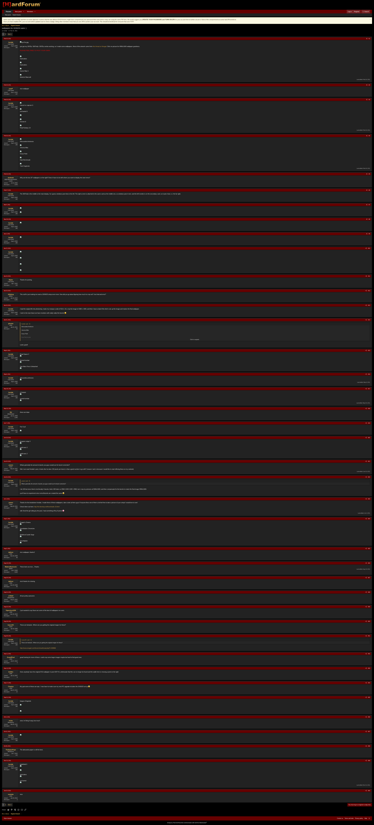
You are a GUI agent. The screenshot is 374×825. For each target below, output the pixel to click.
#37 (369, 731)
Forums (8, 11)
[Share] (367, 39)
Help (365, 818)
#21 (369, 461)
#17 (369, 388)
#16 (369, 374)
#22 (369, 477)
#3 (369, 99)
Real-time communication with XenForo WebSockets (192, 822)
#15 (369, 350)
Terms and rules (349, 818)
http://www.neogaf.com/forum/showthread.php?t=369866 (38, 648)
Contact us (340, 818)
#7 (369, 204)
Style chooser (8, 818)
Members (30, 11)
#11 (369, 276)
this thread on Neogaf (99, 46)
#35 (369, 697)
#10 (369, 248)
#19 (369, 423)
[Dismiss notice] (370, 20)
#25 (369, 548)
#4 (369, 135)
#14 (369, 320)
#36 (369, 717)
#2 (369, 85)
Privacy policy (359, 818)
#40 (369, 790)
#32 (369, 653)
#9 (369, 233)
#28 (369, 592)
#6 (369, 190)
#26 (369, 563)
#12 (369, 290)
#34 (369, 683)
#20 (369, 437)
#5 (369, 174)
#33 (369, 668)
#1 (369, 38)
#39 (369, 760)
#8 (369, 219)
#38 (369, 746)
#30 (369, 621)
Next (9, 34)
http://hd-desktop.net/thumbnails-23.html (47, 506)
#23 (369, 499)
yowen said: (24, 481)
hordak (5, 31)
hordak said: (24, 324)
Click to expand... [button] (195, 339)
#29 (369, 606)
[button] (23, 11)
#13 (369, 305)
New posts (18, 11)
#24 (369, 518)
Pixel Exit (175, 822)
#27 (369, 577)
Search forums (17, 15)
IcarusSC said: (25, 640)
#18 (369, 408)
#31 (369, 636)
